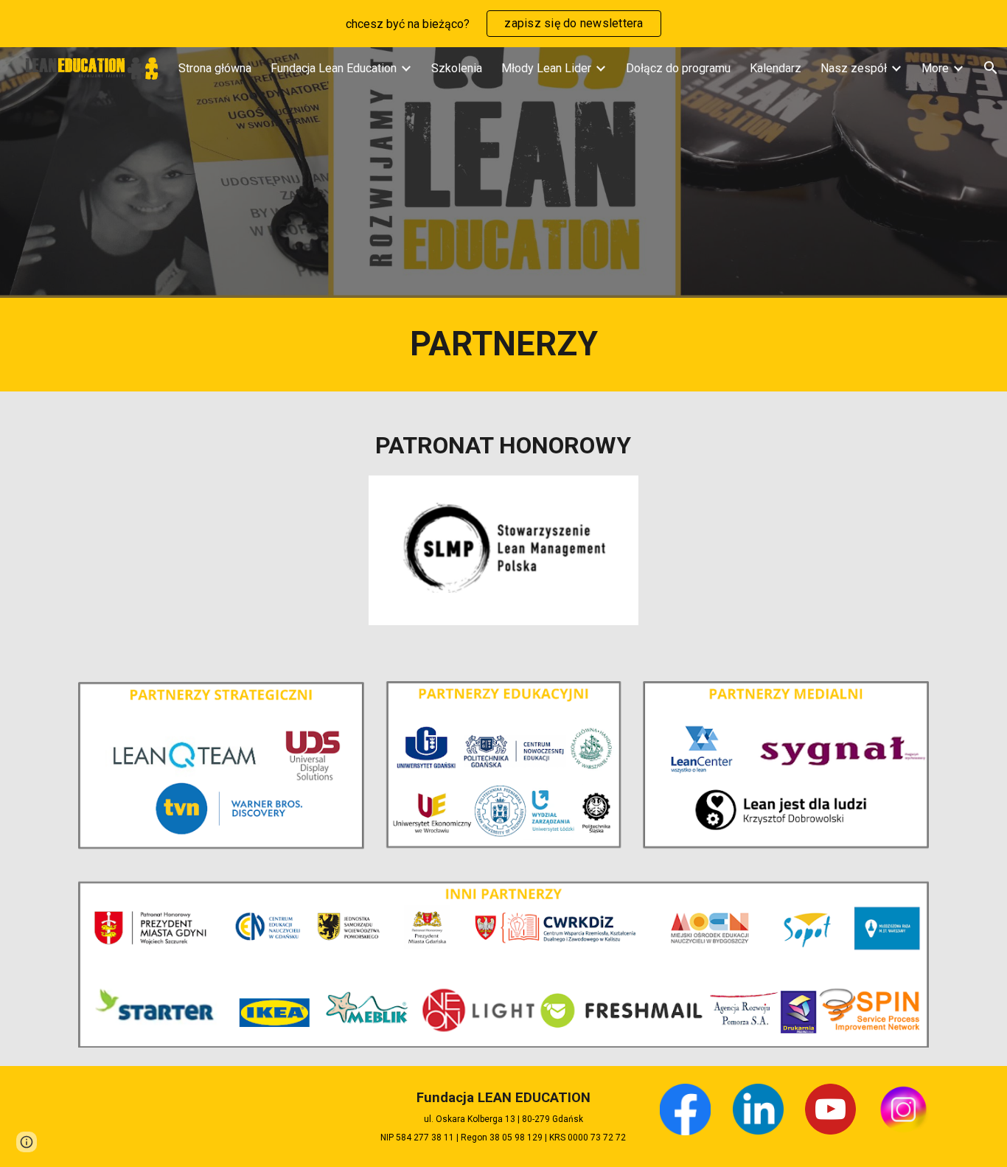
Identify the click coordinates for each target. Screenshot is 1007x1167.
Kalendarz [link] (775, 68)
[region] (503, 23)
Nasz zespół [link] (853, 68)
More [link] (935, 68)
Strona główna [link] (214, 68)
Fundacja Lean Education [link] (334, 68)
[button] (26, 1142)
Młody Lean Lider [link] (546, 68)
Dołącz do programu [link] (678, 68)
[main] (503, 345)
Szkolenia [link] (456, 68)
